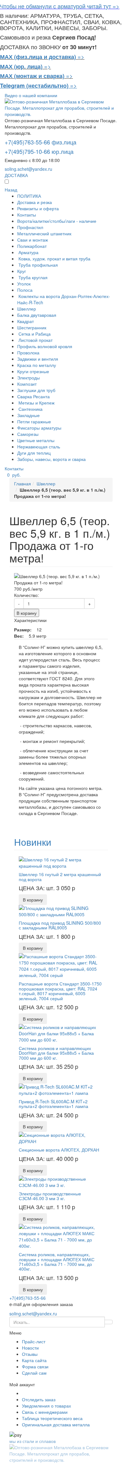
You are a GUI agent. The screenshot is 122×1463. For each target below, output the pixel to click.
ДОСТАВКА (16, 175)
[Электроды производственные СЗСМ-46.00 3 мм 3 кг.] (61, 1181)
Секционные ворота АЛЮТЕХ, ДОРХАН (59, 1150)
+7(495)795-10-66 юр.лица (39, 151)
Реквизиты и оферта (38, 208)
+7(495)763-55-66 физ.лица (40, 142)
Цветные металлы (35, 440)
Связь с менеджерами (45, 1412)
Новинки (32, 842)
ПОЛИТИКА (29, 196)
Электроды (28, 377)
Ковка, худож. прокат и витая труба (53, 258)
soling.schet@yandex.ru (28, 169)
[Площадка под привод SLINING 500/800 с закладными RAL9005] (61, 910)
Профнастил (30, 227)
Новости (30, 1348)
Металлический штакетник (44, 233)
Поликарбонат (32, 246)
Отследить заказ (38, 1399)
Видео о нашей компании (31, 95)
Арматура (27, 252)
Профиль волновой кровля (44, 346)
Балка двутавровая (36, 315)
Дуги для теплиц (34, 453)
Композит (27, 384)
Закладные (28, 415)
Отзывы (30, 1354)
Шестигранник (31, 327)
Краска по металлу (36, 365)
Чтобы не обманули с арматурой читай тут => (59, 6)
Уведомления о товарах (46, 1406)
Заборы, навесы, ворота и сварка (51, 459)
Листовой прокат (35, 340)
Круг (21, 271)
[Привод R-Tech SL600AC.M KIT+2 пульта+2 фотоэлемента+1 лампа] (61, 1089)
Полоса (25, 290)
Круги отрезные (33, 371)
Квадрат (25, 321)
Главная (22, 483)
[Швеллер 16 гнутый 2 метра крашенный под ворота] (61, 862)
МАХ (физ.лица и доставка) (38, 57)
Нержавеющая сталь (38, 446)
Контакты (26, 215)
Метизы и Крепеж (35, 403)
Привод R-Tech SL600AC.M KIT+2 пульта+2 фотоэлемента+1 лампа (53, 1103)
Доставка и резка (34, 202)
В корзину (27, 613)
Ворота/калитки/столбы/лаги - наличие (56, 221)
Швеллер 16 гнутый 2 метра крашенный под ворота (60, 876)
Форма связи (35, 1366)
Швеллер (26, 309)
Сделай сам (34, 1373)
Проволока (28, 352)
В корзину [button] (33, 899)
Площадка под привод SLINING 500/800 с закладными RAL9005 (60, 925)
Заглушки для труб (36, 390)
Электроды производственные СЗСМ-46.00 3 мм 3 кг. (50, 1195)
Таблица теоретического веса (52, 1418)
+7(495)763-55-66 (27, 1298)
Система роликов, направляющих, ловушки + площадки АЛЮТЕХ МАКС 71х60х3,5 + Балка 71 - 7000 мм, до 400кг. (56, 1261)
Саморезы (27, 434)
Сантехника (30, 409)
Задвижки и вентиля (37, 359)
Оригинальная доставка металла (56, 1424)
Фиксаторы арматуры (39, 428)
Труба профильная (37, 265)
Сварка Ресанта (33, 396)
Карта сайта (34, 1360)
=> (81, 56)
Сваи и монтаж (32, 240)
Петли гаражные (34, 421)
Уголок (24, 283)
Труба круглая (32, 277)
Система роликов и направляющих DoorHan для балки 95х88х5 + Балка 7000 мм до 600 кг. (56, 1053)
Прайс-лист (33, 1341)
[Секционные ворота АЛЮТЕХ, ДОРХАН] (61, 1137)
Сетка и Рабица (34, 334)
